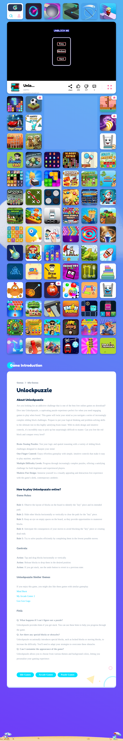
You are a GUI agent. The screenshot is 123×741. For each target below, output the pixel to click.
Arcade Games (46, 675)
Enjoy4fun (15, 5)
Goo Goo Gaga (23, 601)
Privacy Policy (24, 715)
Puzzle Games (67, 675)
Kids (78, 715)
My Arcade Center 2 (26, 596)
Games (20, 382)
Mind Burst (22, 591)
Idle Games (33, 382)
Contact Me (51, 715)
